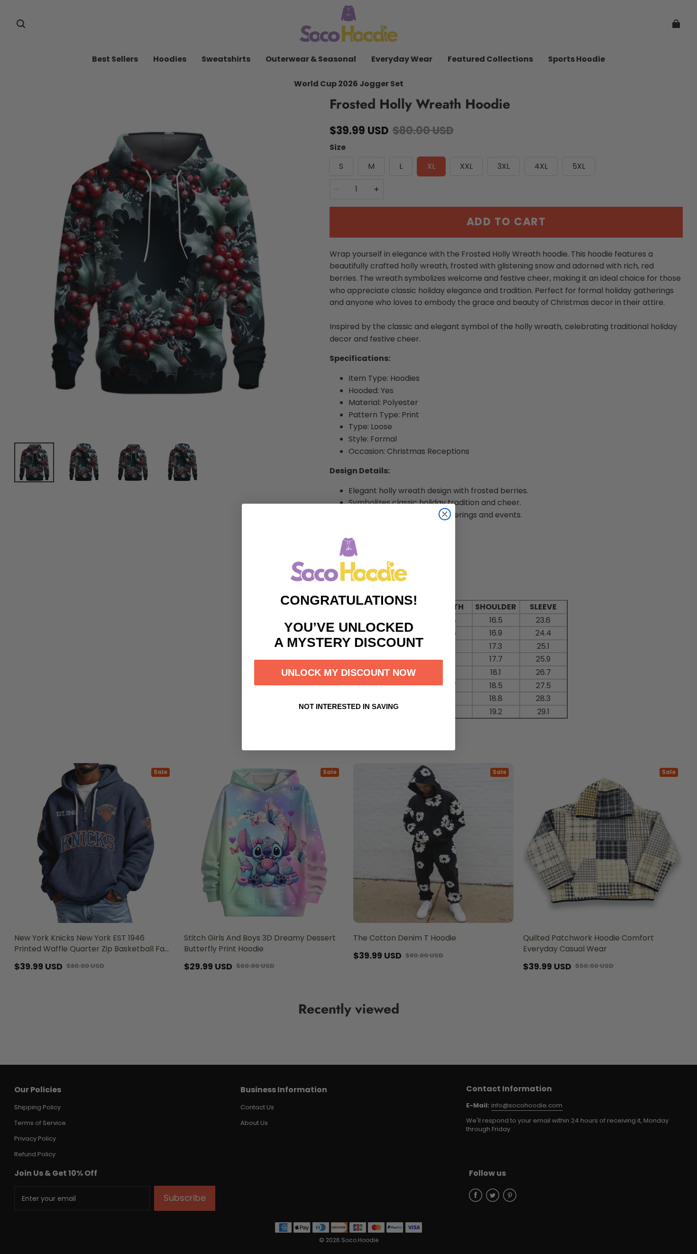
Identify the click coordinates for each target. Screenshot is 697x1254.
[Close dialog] (444, 514)
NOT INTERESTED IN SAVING (349, 706)
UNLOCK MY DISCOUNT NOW (348, 672)
